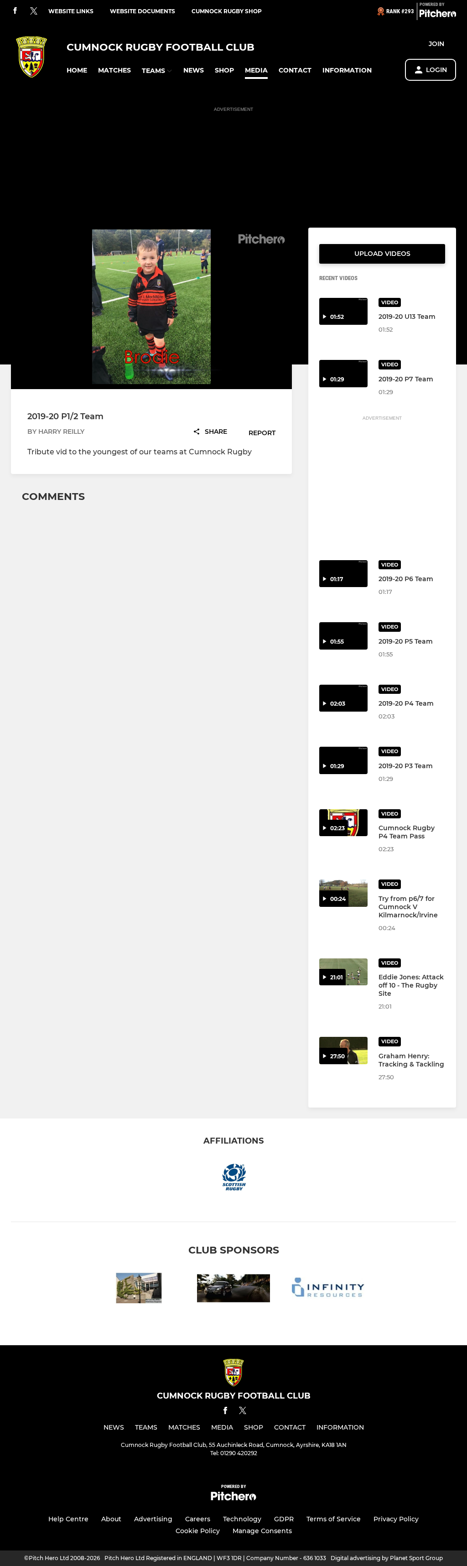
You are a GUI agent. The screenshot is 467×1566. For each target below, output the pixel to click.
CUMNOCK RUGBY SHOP (227, 11)
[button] (77, 70)
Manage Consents (262, 1531)
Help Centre (68, 1519)
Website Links (70, 11)
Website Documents (142, 11)
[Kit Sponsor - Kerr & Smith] (233, 1290)
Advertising (153, 1519)
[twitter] (33, 11)
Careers (197, 1519)
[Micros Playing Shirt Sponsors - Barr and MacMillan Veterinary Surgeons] (138, 1290)
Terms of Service (333, 1519)
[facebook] (15, 11)
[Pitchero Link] (438, 15)
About (111, 1519)
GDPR (284, 1519)
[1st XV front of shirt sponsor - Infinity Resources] (328, 1290)
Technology (242, 1519)
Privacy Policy (396, 1519)
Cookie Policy (198, 1531)
